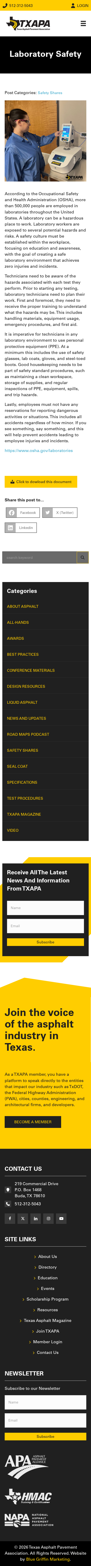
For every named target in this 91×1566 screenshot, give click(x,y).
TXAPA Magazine (24, 814)
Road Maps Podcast (28, 734)
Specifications (22, 782)
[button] (10, 1218)
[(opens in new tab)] (27, 1466)
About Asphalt (22, 606)
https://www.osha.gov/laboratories (39, 450)
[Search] (82, 557)
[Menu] (83, 23)
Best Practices (23, 654)
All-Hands (18, 622)
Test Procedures (25, 798)
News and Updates (26, 718)
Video (12, 830)
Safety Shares (50, 92)
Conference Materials (31, 670)
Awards (15, 638)
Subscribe (45, 942)
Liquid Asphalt (22, 702)
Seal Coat (17, 766)
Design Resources (26, 686)
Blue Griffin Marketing (48, 1559)
